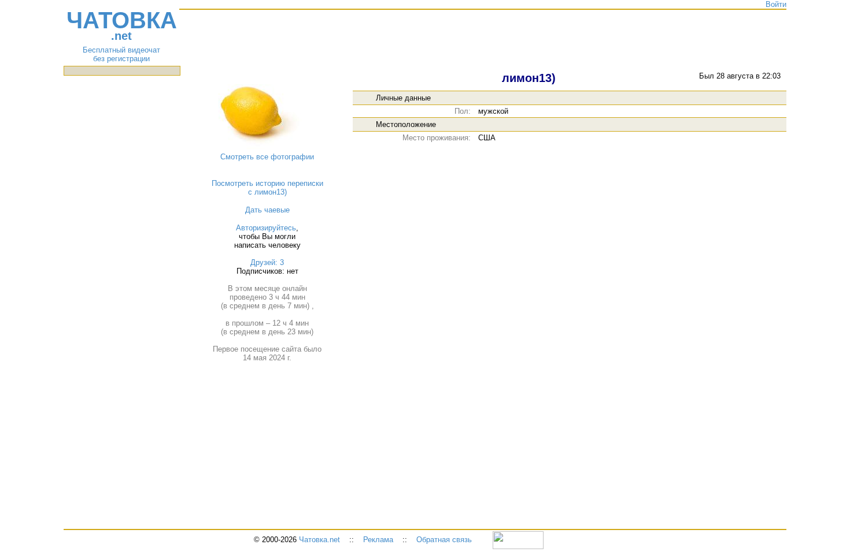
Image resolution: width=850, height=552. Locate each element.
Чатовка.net (319, 539)
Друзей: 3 (267, 262)
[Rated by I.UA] (518, 539)
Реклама (378, 539)
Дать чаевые (267, 210)
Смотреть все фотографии (267, 156)
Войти (776, 4)
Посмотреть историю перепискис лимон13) (267, 187)
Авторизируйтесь (266, 227)
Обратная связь (444, 539)
